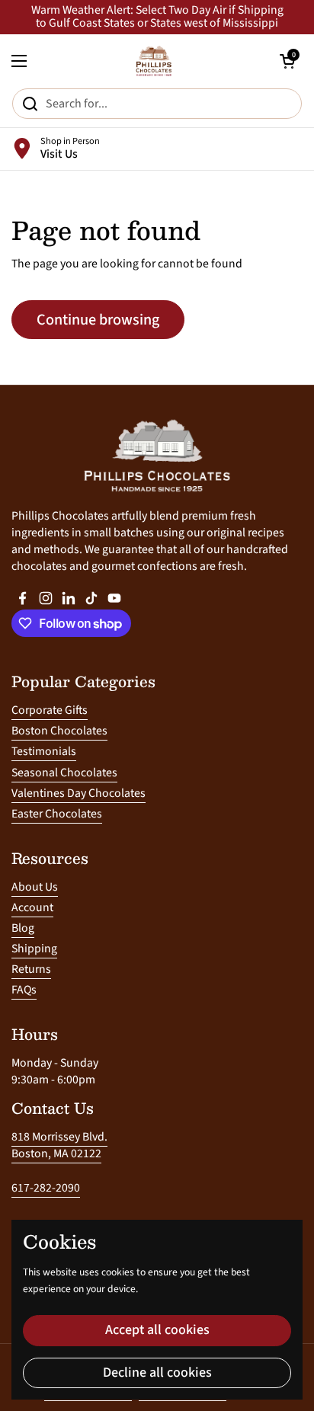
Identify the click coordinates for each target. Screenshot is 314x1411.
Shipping (34, 948)
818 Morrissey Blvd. (59, 1136)
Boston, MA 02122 (56, 1153)
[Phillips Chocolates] (153, 61)
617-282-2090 (45, 1187)
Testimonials (43, 751)
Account (32, 907)
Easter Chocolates (56, 813)
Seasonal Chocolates (64, 772)
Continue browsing (98, 320)
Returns (31, 969)
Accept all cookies (157, 1329)
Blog (22, 928)
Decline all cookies (157, 1372)
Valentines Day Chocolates (78, 793)
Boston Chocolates (59, 730)
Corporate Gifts (49, 710)
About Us (34, 886)
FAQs (24, 989)
